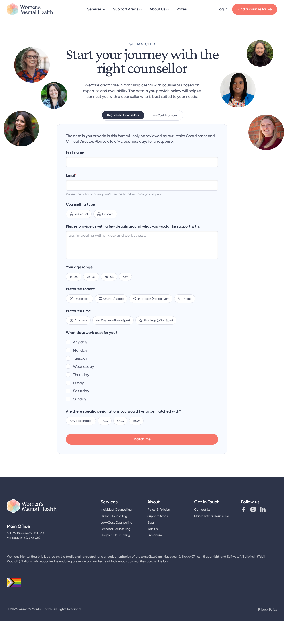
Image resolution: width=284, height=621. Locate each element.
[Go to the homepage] (30, 9)
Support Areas (125, 9)
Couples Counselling (115, 535)
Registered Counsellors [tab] (123, 115)
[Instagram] (253, 509)
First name (75, 152)
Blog (150, 522)
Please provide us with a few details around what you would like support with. (133, 226)
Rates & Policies (158, 510)
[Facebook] (243, 509)
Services (94, 9)
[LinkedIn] (263, 509)
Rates (182, 9)
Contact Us (202, 510)
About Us (157, 9)
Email (71, 175)
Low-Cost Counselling (116, 522)
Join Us (152, 529)
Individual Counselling (116, 510)
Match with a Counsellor (211, 516)
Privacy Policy (267, 609)
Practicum (154, 535)
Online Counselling (114, 516)
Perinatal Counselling (115, 529)
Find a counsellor (251, 9)
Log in (222, 9)
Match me (142, 439)
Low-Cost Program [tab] (163, 115)
